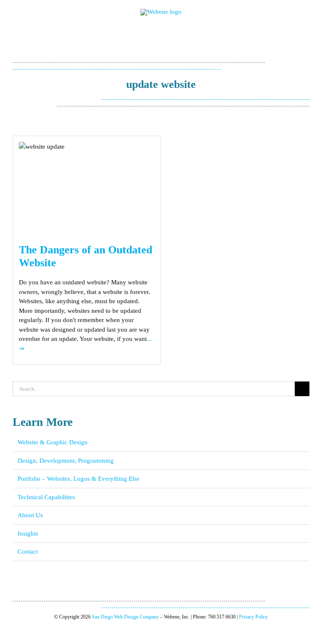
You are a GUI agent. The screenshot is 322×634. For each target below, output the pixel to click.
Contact (28, 551)
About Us (30, 515)
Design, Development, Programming (66, 460)
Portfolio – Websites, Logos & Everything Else (79, 478)
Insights (28, 533)
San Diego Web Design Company (125, 617)
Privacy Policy (253, 617)
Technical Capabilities (46, 497)
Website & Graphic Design (53, 442)
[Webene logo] (161, 11)
